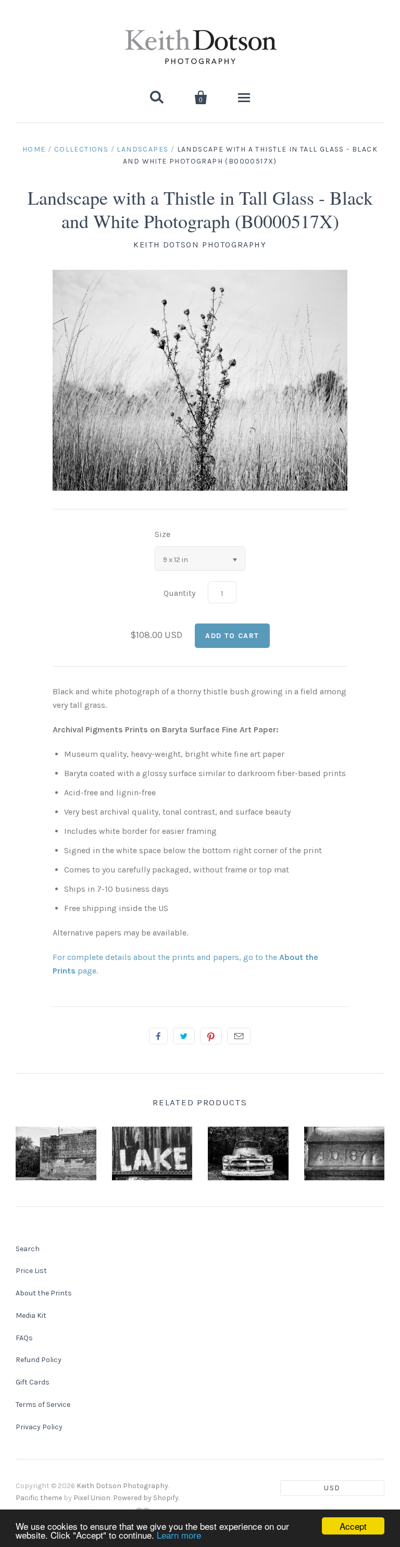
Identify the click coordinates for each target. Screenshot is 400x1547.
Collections (81, 149)
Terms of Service (43, 1404)
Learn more (179, 1534)
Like (158, 1036)
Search (28, 1248)
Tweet (184, 1036)
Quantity (179, 593)
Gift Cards (32, 1382)
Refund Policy (38, 1359)
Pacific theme (39, 1497)
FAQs (24, 1337)
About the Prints (44, 1293)
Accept (353, 1525)
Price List (31, 1270)
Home (34, 149)
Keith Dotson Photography (199, 244)
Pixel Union (91, 1497)
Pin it (211, 1036)
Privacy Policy (39, 1427)
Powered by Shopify (146, 1497)
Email (239, 1036)
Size (162, 534)
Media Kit (31, 1315)
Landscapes (142, 149)
